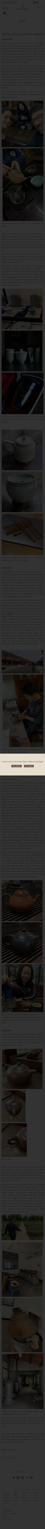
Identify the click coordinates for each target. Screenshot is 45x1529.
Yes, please (17, 766)
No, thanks (29, 766)
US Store (39, 761)
